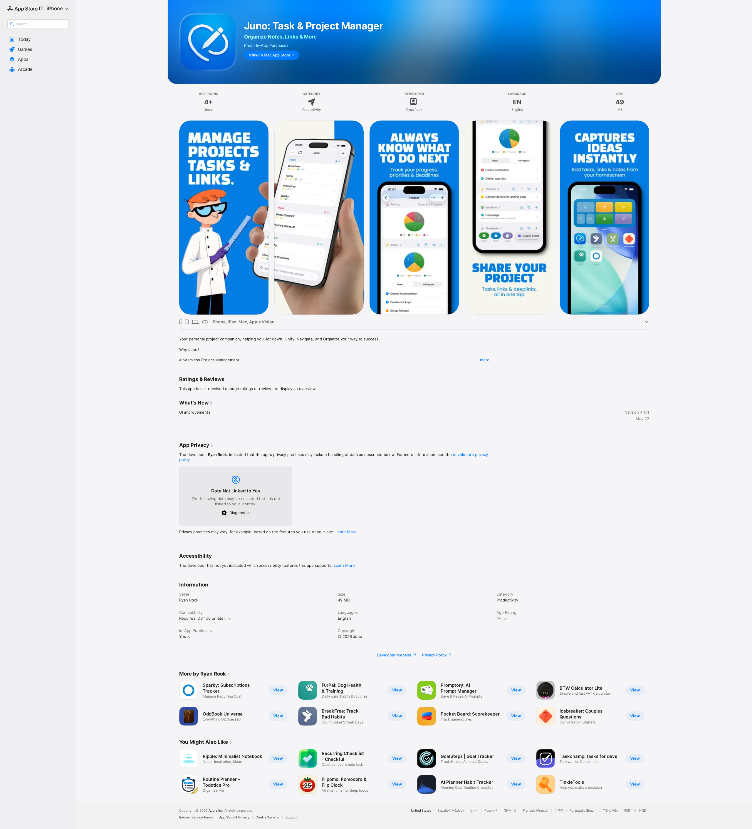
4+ (498, 618)
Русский (491, 810)
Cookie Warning (267, 817)
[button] (38, 39)
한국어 (559, 810)
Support (292, 817)
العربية (474, 810)
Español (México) (450, 810)
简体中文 (510, 810)
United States (421, 810)
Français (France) (535, 810)
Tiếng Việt (610, 810)
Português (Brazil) (583, 810)
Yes (182, 636)
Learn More (346, 531)
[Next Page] (655, 217)
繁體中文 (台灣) (635, 810)
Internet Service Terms (196, 817)
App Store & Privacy (234, 817)
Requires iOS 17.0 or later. (202, 618)
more (484, 359)
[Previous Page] (173, 217)
